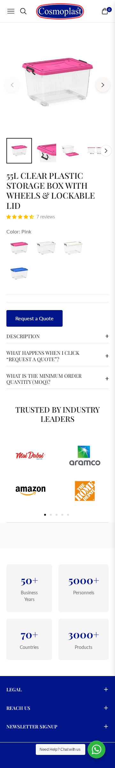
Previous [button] (12, 85)
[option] (57, 82)
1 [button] (45, 515)
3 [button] (56, 515)
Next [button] (103, 85)
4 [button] (62, 515)
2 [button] (51, 515)
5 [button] (68, 515)
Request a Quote (34, 318)
